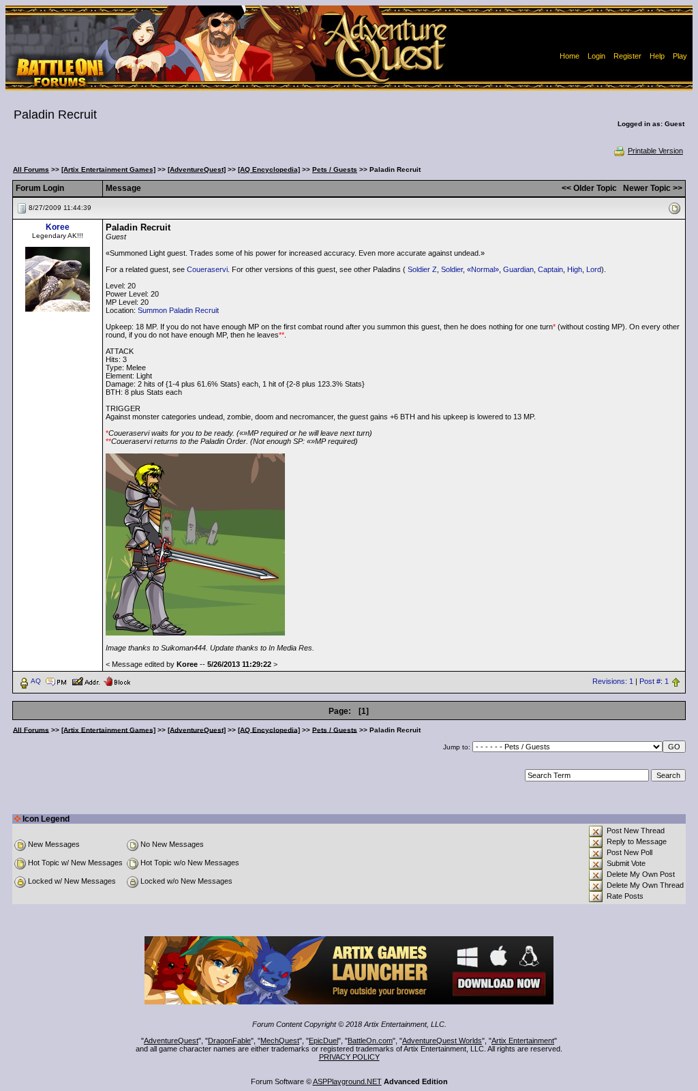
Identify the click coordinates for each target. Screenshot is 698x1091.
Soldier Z (422, 269)
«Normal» (483, 269)
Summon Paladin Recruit (178, 310)
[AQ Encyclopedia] (269, 169)
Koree (58, 227)
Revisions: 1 (612, 681)
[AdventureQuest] (197, 169)
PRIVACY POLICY (349, 1057)
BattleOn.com (370, 1040)
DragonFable (229, 1040)
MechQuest (279, 1040)
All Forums (31, 169)
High (574, 269)
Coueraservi (207, 269)
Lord (593, 269)
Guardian (518, 269)
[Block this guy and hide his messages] (117, 680)
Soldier (452, 269)
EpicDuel (323, 1040)
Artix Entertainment (522, 1040)
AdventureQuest (171, 1040)
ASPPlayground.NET (347, 1081)
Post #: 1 (654, 681)
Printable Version (655, 151)
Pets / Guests (334, 169)
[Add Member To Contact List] (85, 680)
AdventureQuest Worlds (442, 1040)
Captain (550, 269)
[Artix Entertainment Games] (108, 169)
